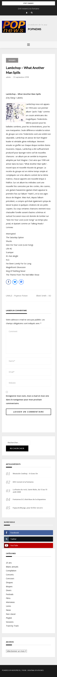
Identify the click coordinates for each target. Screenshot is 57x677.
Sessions (10, 622)
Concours (10, 578)
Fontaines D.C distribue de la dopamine (29, 499)
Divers (8, 590)
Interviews (10, 602)
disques (9, 586)
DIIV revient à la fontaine (28, 8)
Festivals (9, 594)
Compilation (11, 570)
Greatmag (31, 670)
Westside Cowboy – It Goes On (25, 473)
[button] (27, 12)
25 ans (9, 562)
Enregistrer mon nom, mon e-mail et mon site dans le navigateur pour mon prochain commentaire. (27, 400)
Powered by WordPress (11, 670)
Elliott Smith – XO (43, 295)
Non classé (11, 614)
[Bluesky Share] (14, 281)
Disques (12, 60)
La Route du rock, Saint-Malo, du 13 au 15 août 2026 (30, 490)
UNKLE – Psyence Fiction (17, 295)
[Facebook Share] (8, 281)
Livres (8, 606)
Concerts (10, 574)
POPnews (34, 29)
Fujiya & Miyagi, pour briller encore (28, 508)
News (8, 610)
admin (8, 77)
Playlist (9, 618)
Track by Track (12, 625)
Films (8, 598)
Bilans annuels (12, 566)
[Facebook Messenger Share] (21, 281)
